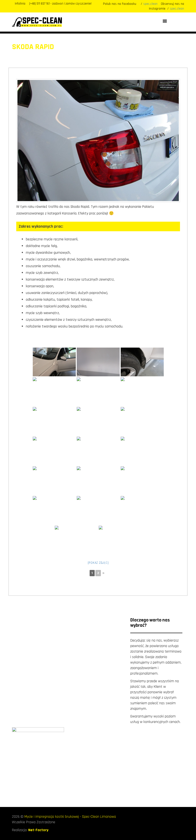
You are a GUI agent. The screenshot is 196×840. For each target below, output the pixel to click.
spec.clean (150, 4)
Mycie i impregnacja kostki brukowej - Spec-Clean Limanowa (70, 816)
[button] (171, 21)
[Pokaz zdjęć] (98, 563)
